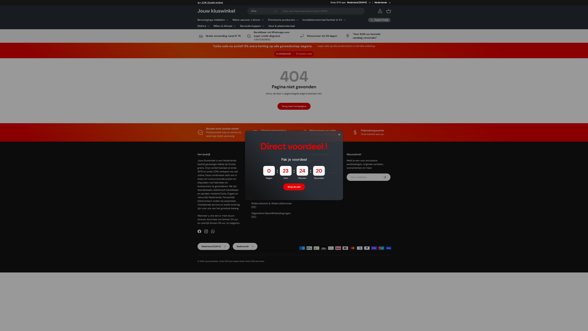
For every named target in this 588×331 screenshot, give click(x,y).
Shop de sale (294, 186)
